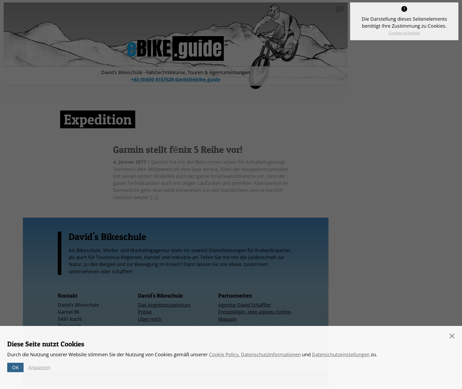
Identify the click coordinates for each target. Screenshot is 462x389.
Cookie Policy (223, 354)
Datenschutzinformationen (271, 354)
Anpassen (39, 367)
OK (15, 367)
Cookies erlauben (404, 33)
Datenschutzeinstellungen (341, 354)
